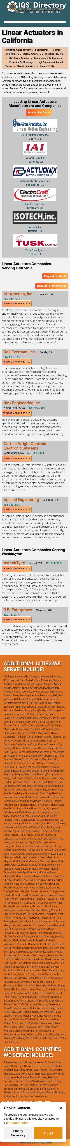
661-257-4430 (35, 453)
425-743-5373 (12, 615)
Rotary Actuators (32, 54)
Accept (48, 1133)
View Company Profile (16, 303)
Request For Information (51, 285)
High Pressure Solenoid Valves (34, 64)
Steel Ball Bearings (55, 54)
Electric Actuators (26, 66)
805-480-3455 (36, 407)
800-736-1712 (12, 299)
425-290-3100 (54, 563)
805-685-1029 (12, 357)
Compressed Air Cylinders (48, 58)
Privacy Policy (18, 1122)
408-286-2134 (12, 504)
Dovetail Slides (47, 66)
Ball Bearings (41, 50)
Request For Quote (38, 112)
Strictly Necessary (18, 1133)
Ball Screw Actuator (19, 58)
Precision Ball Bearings (21, 62)
